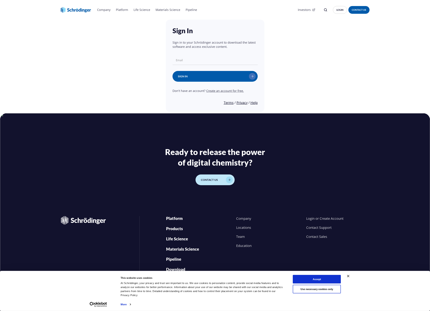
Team (240, 236)
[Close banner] (348, 276)
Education (244, 245)
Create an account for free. (225, 91)
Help (254, 102)
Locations (243, 227)
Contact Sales (316, 236)
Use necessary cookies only (316, 289)
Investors (304, 10)
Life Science (142, 10)
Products (174, 228)
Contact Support (319, 227)
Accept (317, 279)
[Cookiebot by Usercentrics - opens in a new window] (98, 304)
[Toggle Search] (326, 10)
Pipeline (191, 10)
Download (175, 269)
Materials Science (168, 10)
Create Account (331, 218)
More (124, 304)
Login (310, 218)
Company (104, 10)
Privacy (242, 102)
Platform (122, 10)
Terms (229, 102)
